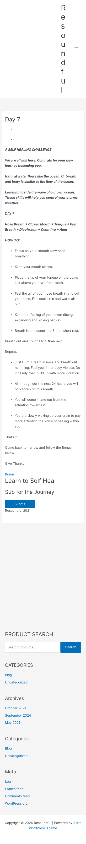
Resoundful (63, 49)
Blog (8, 675)
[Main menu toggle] (76, 49)
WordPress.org (16, 803)
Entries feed (14, 789)
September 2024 (18, 715)
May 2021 (12, 722)
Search (70, 647)
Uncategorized (16, 682)
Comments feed (17, 796)
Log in (9, 781)
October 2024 (16, 708)
